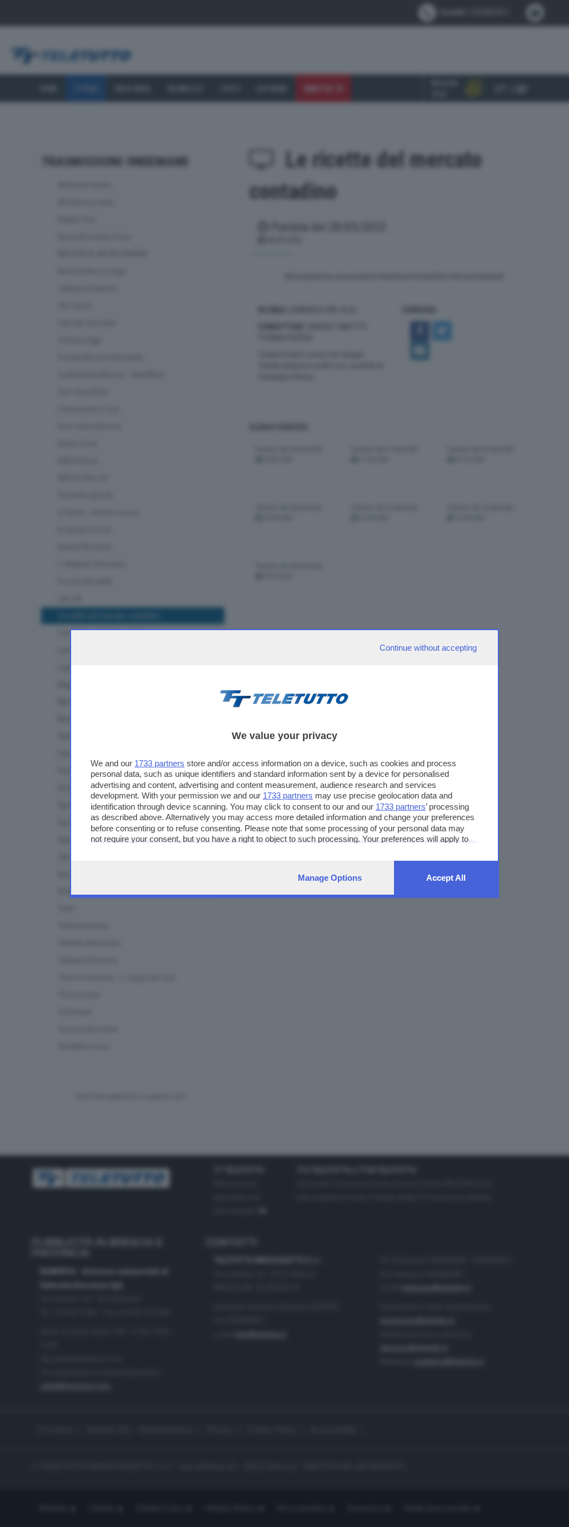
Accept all (446, 877)
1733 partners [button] (159, 763)
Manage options (330, 877)
